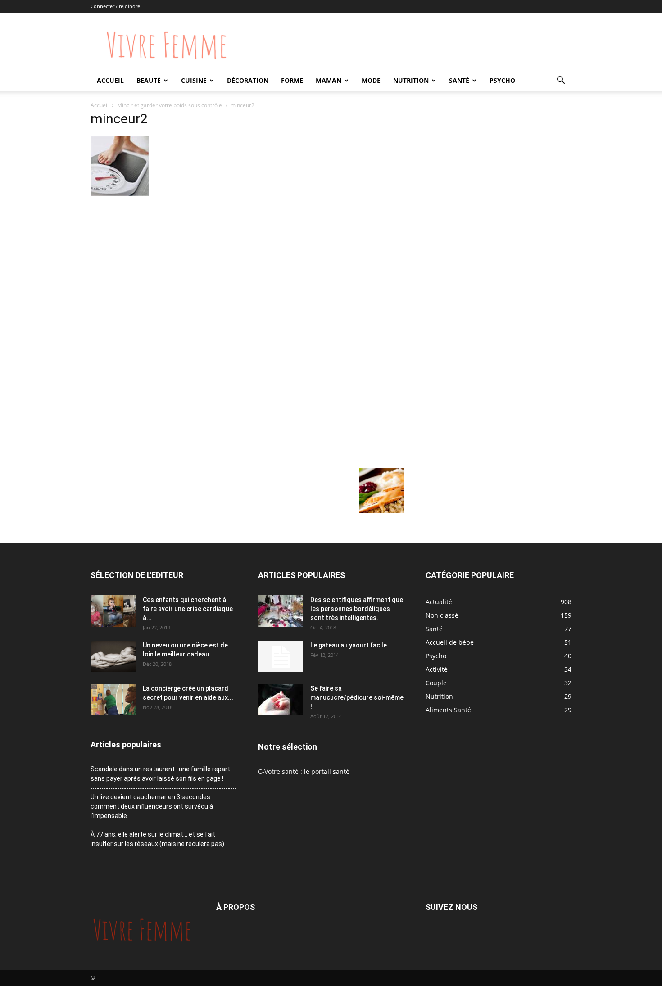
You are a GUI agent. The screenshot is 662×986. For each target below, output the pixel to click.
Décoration (247, 80)
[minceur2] (120, 193)
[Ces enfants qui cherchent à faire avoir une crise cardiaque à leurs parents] (113, 611)
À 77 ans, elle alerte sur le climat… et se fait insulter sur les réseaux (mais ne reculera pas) (157, 839)
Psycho (502, 80)
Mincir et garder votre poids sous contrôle (169, 105)
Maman (328, 80)
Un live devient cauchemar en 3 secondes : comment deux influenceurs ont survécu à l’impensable (152, 806)
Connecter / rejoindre (115, 6)
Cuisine (194, 80)
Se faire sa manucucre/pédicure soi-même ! (357, 697)
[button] (560, 81)
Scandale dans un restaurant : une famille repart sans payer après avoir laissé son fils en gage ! (160, 773)
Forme (292, 80)
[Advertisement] (247, 266)
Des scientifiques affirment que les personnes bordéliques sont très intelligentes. (356, 608)
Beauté (148, 80)
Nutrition (411, 80)
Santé (459, 80)
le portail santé (326, 771)
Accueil (110, 80)
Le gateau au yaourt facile (348, 645)
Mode (371, 80)
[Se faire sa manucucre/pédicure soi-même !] (280, 699)
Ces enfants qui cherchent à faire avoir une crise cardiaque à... (188, 608)
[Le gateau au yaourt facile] (280, 656)
